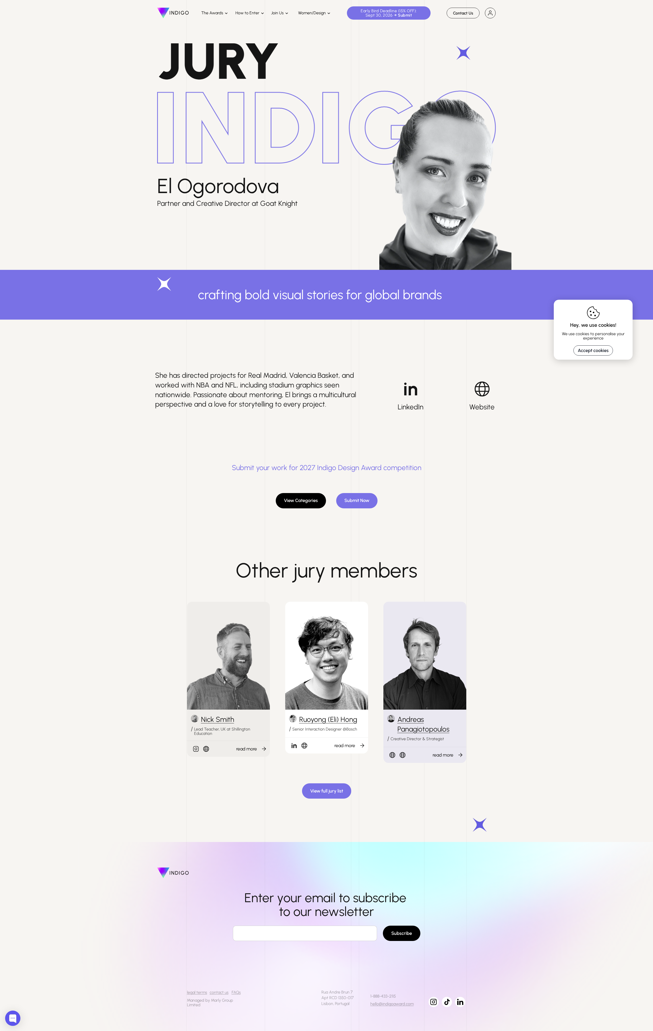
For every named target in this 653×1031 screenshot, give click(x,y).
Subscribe (401, 933)
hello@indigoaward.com (392, 1003)
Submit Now (356, 500)
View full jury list (326, 791)
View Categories (301, 500)
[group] (248, 749)
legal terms (197, 992)
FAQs (236, 992)
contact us (219, 992)
